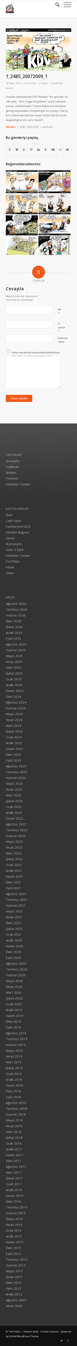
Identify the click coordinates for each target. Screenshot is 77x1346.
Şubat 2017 (14, 1178)
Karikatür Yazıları (18, 484)
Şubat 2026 (14, 627)
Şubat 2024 (14, 731)
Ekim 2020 (13, 952)
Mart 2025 (13, 667)
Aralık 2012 (14, 1294)
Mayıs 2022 (14, 841)
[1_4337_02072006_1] (54, 180)
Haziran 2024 (16, 708)
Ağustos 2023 (16, 766)
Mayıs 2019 (14, 1050)
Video (10, 573)
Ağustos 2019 (16, 1033)
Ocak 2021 (14, 934)
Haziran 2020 (16, 975)
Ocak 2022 (14, 865)
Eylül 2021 (13, 888)
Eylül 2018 (13, 1097)
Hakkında (12, 467)
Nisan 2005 (14, 1306)
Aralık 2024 (14, 685)
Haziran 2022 (16, 836)
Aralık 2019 (14, 1010)
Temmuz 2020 (16, 969)
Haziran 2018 (16, 1114)
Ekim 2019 (13, 1021)
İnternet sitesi (63, 339)
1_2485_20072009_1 (26, 76)
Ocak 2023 (14, 807)
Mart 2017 (13, 1172)
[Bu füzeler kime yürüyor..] (54, 244)
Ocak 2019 (14, 1074)
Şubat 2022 (14, 859)
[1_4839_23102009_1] (22, 202)
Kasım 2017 (14, 1155)
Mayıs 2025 (14, 656)
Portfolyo (13, 561)
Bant (9, 515)
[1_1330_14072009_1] (22, 180)
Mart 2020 (13, 992)
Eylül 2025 (13, 638)
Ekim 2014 (13, 1282)
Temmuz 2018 (16, 1108)
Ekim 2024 (13, 696)
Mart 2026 (13, 621)
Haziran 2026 (16, 615)
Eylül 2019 (13, 1027)
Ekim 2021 (13, 882)
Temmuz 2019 (16, 1039)
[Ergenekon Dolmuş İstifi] (22, 223)
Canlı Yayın (13, 520)
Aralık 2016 (14, 1190)
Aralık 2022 (14, 812)
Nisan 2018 (14, 1126)
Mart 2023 (13, 795)
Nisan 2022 (14, 847)
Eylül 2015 (13, 1253)
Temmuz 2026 (16, 609)
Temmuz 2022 (16, 830)
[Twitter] (61, 1340)
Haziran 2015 (16, 1265)
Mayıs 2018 (14, 1120)
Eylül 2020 (13, 957)
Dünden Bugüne (17, 532)
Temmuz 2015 (16, 1259)
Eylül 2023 (13, 760)
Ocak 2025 (14, 679)
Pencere (12, 478)
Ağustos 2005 (16, 1300)
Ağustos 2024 (16, 702)
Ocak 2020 (14, 1004)
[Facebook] (68, 1340)
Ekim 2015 (13, 1248)
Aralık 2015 (14, 1236)
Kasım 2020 (14, 946)
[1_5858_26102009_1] (54, 223)
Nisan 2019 (14, 1056)
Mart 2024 (13, 725)
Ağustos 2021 (16, 894)
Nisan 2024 (14, 719)
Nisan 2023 (14, 789)
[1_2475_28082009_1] (54, 202)
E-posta (61, 327)
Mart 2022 (13, 853)
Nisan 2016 (14, 1224)
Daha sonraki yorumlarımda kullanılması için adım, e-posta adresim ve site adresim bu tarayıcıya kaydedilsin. (36, 356)
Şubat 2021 (14, 928)
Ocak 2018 (14, 1143)
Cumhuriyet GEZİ (18, 526)
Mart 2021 (13, 923)
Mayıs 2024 (14, 714)
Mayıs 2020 (14, 981)
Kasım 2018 (14, 1085)
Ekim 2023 (13, 754)
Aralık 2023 (14, 743)
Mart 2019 (13, 1062)
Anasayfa (12, 461)
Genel (10, 538)
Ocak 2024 (14, 737)
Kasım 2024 (14, 690)
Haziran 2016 (16, 1213)
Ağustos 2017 (16, 1166)
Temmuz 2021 (16, 899)
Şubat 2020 (14, 998)
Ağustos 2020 (16, 963)
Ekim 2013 (13, 1288)
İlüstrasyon (14, 544)
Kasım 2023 (14, 749)
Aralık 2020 (14, 940)
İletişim (11, 472)
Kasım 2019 (14, 1015)
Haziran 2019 (16, 1044)
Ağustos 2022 (16, 824)
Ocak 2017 (14, 1184)
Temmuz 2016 (16, 1207)
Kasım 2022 (14, 818)
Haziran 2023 (16, 778)
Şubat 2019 (14, 1068)
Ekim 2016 (13, 1201)
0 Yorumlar (30, 83)
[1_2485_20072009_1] (38, 49)
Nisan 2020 (14, 986)
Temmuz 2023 (16, 772)
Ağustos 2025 (16, 644)
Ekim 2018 (13, 1091)
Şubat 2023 (14, 801)
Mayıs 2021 (14, 911)
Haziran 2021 (16, 905)
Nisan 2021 (14, 917)
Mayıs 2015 (14, 1271)
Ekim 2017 (13, 1161)
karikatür (47, 127)
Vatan (45, 83)
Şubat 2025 (14, 673)
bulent (9, 88)
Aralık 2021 (14, 870)
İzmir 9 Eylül (14, 549)
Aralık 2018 (14, 1079)
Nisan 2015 (14, 1277)
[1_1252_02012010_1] (22, 244)
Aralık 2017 (14, 1149)
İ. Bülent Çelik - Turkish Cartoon (40, 1331)
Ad (59, 311)
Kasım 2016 (14, 1195)
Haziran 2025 (16, 650)
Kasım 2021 (14, 876)
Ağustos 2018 (16, 1103)
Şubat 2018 (14, 1137)
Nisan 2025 (14, 661)
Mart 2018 (13, 1132)
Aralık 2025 (14, 632)
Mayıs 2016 (14, 1219)
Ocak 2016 (14, 1230)
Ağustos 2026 (16, 603)
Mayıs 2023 (14, 783)
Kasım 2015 (14, 1242)
